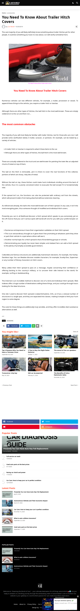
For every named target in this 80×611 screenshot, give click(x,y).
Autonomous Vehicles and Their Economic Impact (31, 501)
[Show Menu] (2, 3)
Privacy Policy (31, 604)
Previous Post (7, 385)
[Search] (77, 3)
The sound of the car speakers (65, 350)
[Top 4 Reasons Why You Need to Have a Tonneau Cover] (14, 341)
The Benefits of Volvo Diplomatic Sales (61, 374)
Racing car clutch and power (15, 472)
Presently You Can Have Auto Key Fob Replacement (31, 492)
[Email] (37, 326)
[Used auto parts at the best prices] (7, 529)
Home (4, 13)
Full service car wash (13, 456)
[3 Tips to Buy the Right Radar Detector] (40, 341)
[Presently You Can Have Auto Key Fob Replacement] (7, 494)
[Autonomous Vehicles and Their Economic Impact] (7, 503)
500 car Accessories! (35, 373)
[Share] (76, 26)
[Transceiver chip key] (14, 364)
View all (75, 331)
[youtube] (21, 427)
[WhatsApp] (33, 326)
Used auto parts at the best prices (17, 464)
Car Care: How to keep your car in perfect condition (23, 480)
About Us (22, 604)
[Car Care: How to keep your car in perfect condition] (7, 512)
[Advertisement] (40, 403)
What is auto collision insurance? (25, 518)
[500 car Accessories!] (40, 364)
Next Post (74, 385)
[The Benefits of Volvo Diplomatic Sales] (66, 364)
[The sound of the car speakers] (66, 341)
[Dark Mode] (73, 3)
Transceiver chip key (9, 373)
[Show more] (41, 326)
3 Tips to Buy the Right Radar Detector (39, 351)
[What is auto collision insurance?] (7, 520)
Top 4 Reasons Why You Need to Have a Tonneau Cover (13, 351)
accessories (11, 13)
